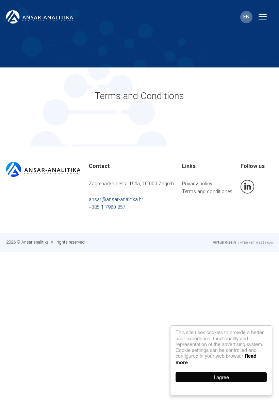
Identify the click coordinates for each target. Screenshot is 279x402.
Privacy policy (197, 184)
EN (246, 17)
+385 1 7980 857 (107, 207)
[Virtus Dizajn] (243, 242)
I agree (221, 377)
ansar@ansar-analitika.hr (116, 199)
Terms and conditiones (207, 192)
